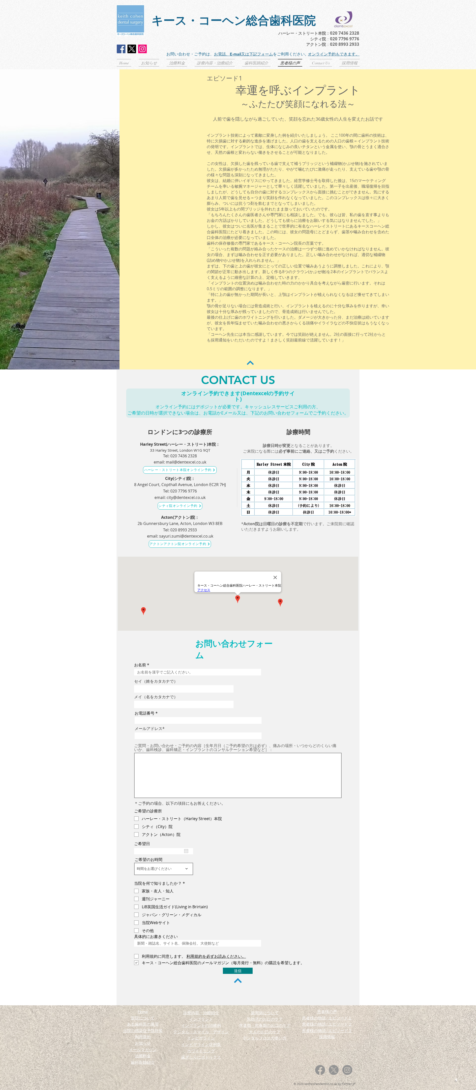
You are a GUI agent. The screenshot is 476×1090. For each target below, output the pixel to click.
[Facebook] (121, 49)
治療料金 (143, 1056)
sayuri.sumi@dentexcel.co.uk (186, 536)
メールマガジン (143, 1049)
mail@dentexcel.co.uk (186, 462)
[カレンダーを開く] (186, 851)
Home (143, 1011)
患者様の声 (327, 1011)
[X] (131, 49)
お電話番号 (144, 713)
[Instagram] (142, 49)
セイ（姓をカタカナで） (156, 681)
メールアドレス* (150, 728)
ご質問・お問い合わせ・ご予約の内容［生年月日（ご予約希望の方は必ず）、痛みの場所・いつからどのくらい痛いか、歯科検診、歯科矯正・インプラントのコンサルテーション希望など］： (235, 748)
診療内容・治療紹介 (201, 1012)
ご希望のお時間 (148, 859)
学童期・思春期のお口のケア (265, 1025)
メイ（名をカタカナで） (156, 697)
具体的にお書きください (156, 936)
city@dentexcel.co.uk (186, 497)
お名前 (140, 665)
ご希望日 (142, 844)
